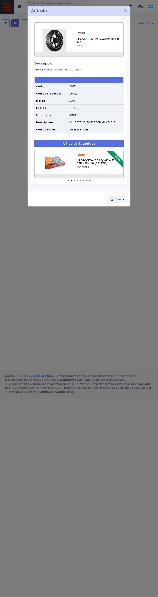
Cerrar (119, 199)
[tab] (79, 80)
